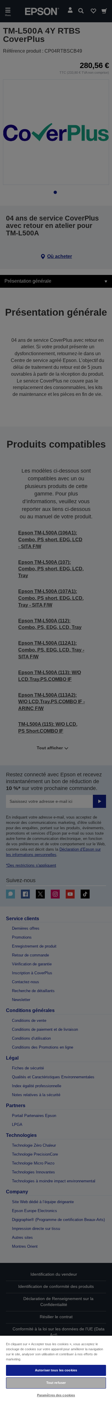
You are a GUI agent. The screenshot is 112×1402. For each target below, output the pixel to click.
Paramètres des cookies (56, 1395)
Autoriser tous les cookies (56, 1370)
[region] (56, 1368)
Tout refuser (56, 1382)
